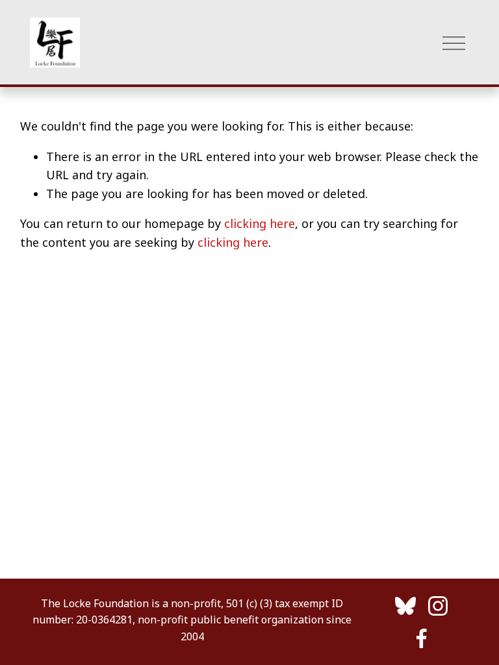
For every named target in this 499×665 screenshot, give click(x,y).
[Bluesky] (405, 606)
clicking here (259, 223)
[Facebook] (421, 638)
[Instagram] (438, 606)
